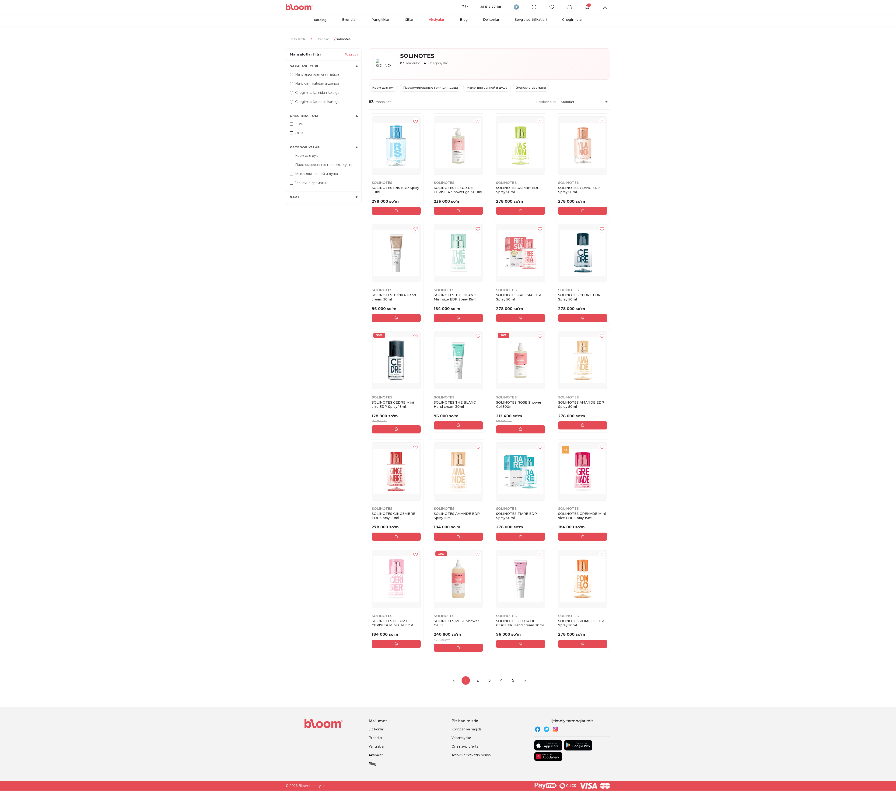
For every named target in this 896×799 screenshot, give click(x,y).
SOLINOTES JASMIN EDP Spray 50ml (517, 190)
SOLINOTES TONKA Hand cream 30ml (394, 297)
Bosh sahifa (298, 39)
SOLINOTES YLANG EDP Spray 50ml (579, 190)
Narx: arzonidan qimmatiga (317, 74)
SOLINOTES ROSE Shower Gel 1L (456, 623)
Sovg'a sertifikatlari (531, 19)
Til (464, 6)
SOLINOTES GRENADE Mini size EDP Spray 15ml (582, 516)
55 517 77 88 (490, 7)
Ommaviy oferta (465, 746)
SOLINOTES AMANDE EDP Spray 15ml (457, 516)
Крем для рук (383, 87)
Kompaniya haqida (467, 729)
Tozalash (351, 54)
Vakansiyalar (461, 738)
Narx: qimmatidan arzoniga (317, 83)
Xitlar (409, 19)
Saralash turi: (546, 102)
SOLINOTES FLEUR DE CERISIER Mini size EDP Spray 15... (392, 623)
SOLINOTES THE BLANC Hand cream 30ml (455, 404)
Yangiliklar (380, 19)
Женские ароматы (531, 87)
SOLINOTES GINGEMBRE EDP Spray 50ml (393, 516)
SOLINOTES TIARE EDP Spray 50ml (516, 516)
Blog (464, 19)
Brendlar (349, 19)
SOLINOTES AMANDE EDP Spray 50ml (581, 404)
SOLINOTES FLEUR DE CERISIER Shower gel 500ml (458, 190)
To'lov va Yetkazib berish (471, 755)
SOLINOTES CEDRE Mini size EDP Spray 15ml (393, 404)
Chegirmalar (572, 19)
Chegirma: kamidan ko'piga (317, 93)
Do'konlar (491, 19)
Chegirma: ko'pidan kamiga (317, 102)
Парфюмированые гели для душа (430, 87)
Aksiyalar (436, 19)
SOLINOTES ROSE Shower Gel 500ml (518, 404)
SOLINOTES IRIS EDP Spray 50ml (395, 190)
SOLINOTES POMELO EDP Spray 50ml (581, 623)
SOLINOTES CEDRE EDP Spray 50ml (579, 297)
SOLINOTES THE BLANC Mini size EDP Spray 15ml (455, 297)
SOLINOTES (382, 183)
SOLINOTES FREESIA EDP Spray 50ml (518, 297)
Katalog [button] (320, 20)
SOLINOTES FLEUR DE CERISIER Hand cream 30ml (520, 623)
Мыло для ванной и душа (487, 87)
